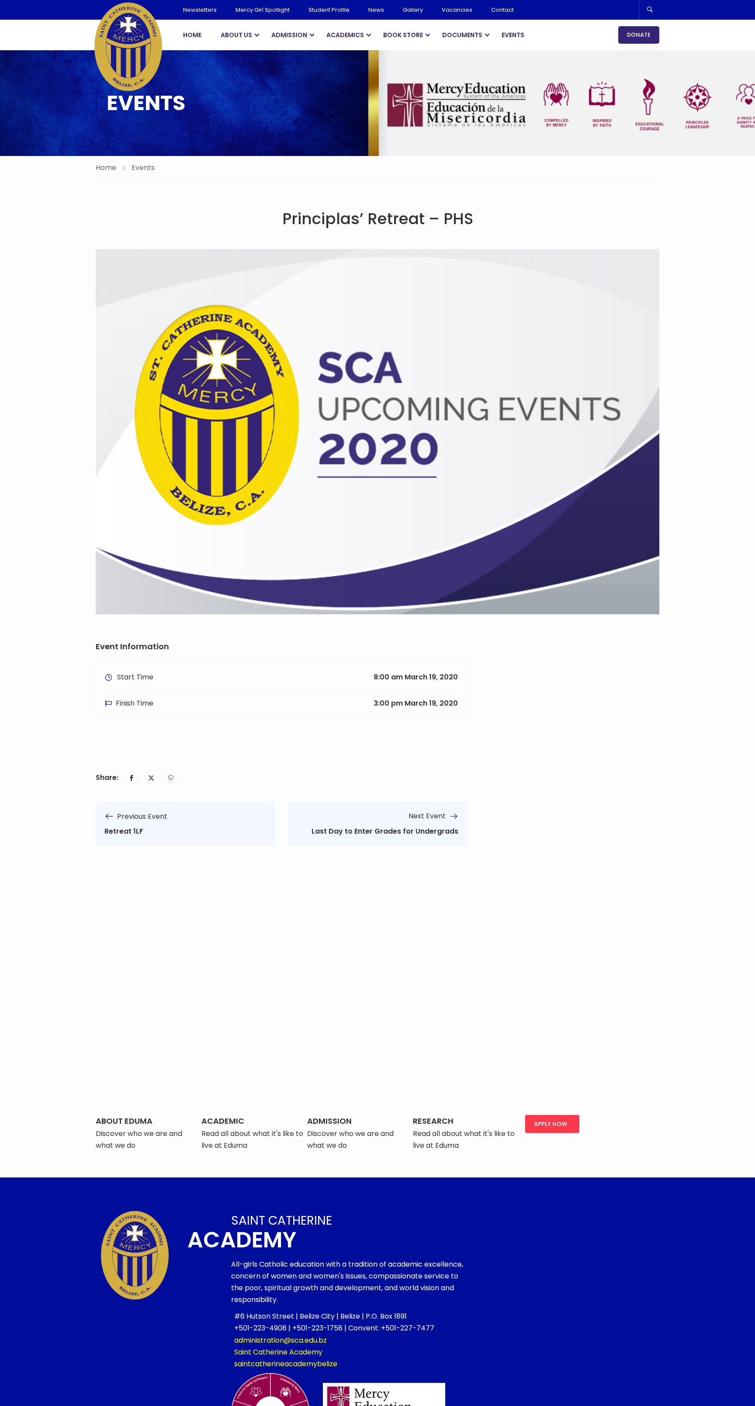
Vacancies (457, 10)
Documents (462, 35)
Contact (502, 10)
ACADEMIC (222, 1120)
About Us (236, 35)
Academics (345, 35)
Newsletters (200, 10)
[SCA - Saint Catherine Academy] (128, 46)
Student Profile (329, 10)
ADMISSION (329, 1120)
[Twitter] (151, 777)
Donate (639, 35)
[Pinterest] (170, 777)
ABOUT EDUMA (124, 1120)
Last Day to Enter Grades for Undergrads (385, 831)
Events (513, 35)
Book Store (403, 35)
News (376, 10)
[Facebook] (131, 777)
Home (192, 35)
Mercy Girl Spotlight (263, 10)
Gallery (413, 10)
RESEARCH (433, 1120)
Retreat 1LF (123, 831)
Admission (289, 35)
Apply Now (550, 1124)
